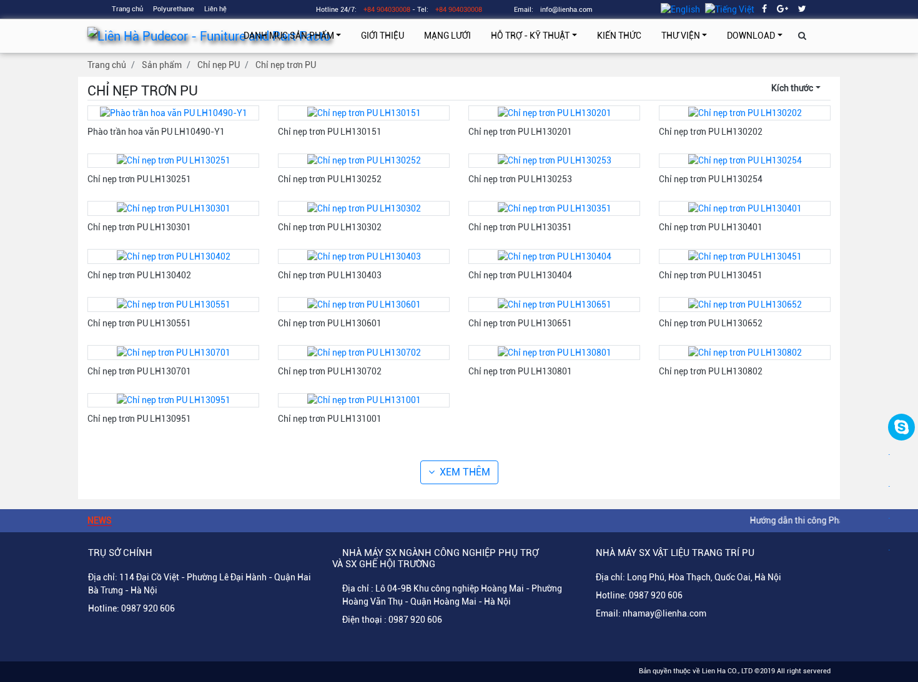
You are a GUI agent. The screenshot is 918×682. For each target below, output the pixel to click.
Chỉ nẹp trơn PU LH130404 (520, 275)
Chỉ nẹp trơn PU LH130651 (520, 323)
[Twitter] (802, 8)
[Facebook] (764, 8)
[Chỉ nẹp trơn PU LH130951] (173, 400)
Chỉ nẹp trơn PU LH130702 (330, 371)
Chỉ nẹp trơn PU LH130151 (330, 132)
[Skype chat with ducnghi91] (901, 427)
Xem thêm (465, 472)
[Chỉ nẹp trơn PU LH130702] (364, 352)
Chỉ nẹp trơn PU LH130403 (330, 275)
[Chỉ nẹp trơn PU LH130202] (745, 112)
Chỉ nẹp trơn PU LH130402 (139, 275)
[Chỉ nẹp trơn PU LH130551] (173, 304)
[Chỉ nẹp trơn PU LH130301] (173, 208)
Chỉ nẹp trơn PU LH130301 (139, 227)
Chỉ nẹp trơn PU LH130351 (520, 227)
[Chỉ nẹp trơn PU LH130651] (554, 304)
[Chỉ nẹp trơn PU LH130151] (364, 112)
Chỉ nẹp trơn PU (285, 65)
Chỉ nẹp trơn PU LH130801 (520, 371)
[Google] (782, 8)
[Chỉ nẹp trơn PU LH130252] (364, 160)
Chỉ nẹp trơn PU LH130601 (330, 323)
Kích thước (792, 88)
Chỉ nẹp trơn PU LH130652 (711, 323)
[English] (680, 9)
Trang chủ (127, 9)
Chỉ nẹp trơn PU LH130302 (330, 227)
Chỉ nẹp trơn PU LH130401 (711, 227)
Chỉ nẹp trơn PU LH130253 (520, 179)
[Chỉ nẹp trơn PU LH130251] (173, 160)
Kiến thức (619, 36)
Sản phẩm (162, 65)
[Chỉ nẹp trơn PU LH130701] (173, 352)
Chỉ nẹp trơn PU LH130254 (711, 179)
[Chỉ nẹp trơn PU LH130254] (745, 160)
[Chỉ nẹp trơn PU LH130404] (554, 256)
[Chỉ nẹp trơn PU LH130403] (364, 256)
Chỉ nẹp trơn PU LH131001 (330, 419)
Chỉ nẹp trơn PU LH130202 (711, 132)
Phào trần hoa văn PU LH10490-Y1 (156, 132)
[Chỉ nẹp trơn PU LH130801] (554, 352)
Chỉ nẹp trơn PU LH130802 (711, 371)
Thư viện (680, 36)
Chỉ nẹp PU (218, 65)
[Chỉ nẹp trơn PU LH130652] (745, 304)
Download (751, 36)
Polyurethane (173, 9)
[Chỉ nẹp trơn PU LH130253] (554, 160)
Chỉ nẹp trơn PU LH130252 (330, 179)
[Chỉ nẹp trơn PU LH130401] (745, 208)
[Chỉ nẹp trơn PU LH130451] (745, 256)
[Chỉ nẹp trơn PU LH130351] (554, 208)
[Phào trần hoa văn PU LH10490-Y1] (173, 112)
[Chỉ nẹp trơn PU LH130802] (745, 352)
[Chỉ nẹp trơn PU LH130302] (364, 208)
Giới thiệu (382, 36)
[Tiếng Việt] (730, 9)
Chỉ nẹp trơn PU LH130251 (139, 179)
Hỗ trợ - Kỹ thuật (530, 36)
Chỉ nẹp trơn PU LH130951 (139, 419)
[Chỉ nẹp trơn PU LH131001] (364, 400)
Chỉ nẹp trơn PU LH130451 (711, 275)
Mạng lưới (447, 36)
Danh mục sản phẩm (289, 36)
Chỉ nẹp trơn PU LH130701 (139, 371)
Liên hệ (215, 9)
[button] (802, 36)
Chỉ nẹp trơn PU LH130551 (139, 323)
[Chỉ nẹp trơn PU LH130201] (554, 112)
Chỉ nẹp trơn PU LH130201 (520, 132)
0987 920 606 (148, 608)
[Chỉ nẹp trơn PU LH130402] (173, 256)
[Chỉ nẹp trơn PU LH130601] (364, 304)
